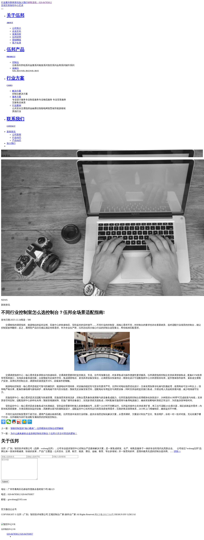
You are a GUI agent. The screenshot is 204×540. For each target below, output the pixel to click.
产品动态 (16, 140)
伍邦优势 (16, 37)
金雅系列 (34, 65)
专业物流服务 (46, 99)
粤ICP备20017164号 (104, 514)
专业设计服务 (19, 99)
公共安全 (16, 108)
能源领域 (61, 108)
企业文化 (16, 31)
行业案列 (5, 2)
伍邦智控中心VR (8, 529)
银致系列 (43, 65)
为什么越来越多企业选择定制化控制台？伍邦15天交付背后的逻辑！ (44, 433)
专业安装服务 (59, 99)
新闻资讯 (14, 2)
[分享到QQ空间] (24, 422)
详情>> (177, 451)
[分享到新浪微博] (19, 422)
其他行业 (16, 111)
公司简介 (16, 28)
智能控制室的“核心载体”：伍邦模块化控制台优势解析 (37, 428)
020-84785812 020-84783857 (20, 534)
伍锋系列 (16, 65)
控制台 (15, 62)
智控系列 (52, 65)
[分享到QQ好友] (14, 422)
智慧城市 (52, 108)
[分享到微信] (8, 422)
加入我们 (23, 2)
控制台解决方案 (20, 94)
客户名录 (16, 43)
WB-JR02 (25, 71)
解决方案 (16, 91)
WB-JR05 (34, 71)
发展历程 (16, 34)
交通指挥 (25, 108)
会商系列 (61, 65)
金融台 (15, 68)
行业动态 (16, 137)
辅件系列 (70, 65)
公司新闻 (16, 134)
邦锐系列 (25, 65)
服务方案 (16, 97)
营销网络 (16, 40)
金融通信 (34, 108)
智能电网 (43, 108)
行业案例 (16, 105)
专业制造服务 (32, 99)
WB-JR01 (16, 71)
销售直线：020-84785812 (40, 2)
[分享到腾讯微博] (29, 422)
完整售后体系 (19, 102)
